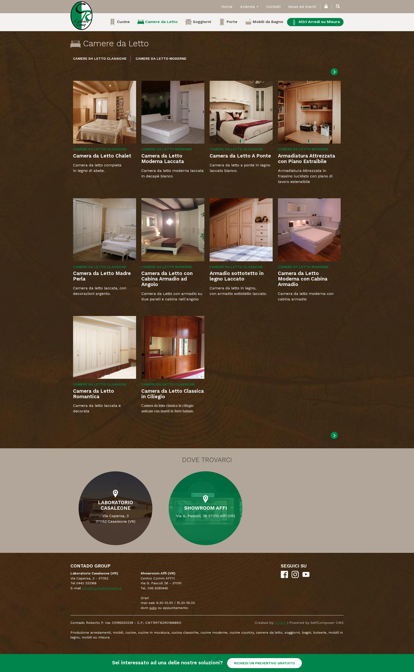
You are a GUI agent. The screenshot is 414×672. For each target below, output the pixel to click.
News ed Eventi (302, 6)
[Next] (334, 71)
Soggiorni (201, 21)
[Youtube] (306, 577)
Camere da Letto (161, 21)
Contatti (273, 6)
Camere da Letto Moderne (161, 58)
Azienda (248, 6)
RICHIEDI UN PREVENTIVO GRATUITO (264, 663)
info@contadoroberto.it (102, 588)
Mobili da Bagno (267, 21)
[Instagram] (295, 577)
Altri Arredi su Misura (318, 21)
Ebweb (280, 623)
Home (226, 6)
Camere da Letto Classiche (99, 58)
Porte (231, 21)
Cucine (123, 21)
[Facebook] (284, 577)
